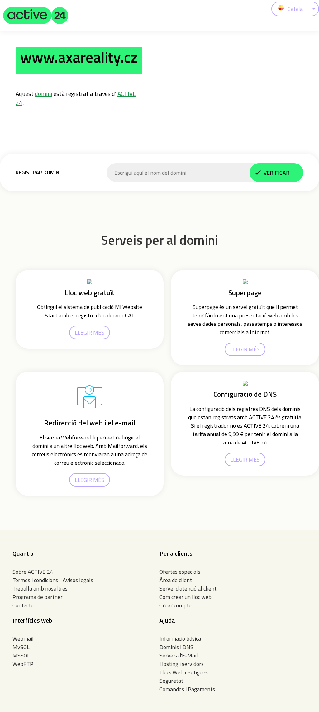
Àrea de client (176, 580)
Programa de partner (37, 597)
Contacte (23, 605)
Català (295, 9)
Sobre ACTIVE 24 (32, 571)
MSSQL (21, 655)
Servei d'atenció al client (188, 588)
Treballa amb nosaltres (40, 588)
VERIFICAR (276, 173)
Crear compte (176, 605)
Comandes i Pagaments (187, 689)
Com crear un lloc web (186, 597)
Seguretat (171, 680)
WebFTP (22, 664)
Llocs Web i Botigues (184, 672)
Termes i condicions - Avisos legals (52, 580)
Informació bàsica (180, 638)
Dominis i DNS (176, 647)
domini (43, 93)
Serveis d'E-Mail (179, 655)
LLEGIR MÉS (89, 332)
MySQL (21, 647)
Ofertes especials (180, 571)
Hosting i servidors (182, 664)
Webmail (23, 638)
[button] (36, 15)
